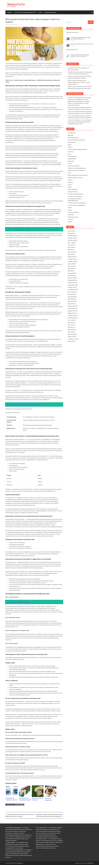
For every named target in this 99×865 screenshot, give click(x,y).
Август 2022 (71, 320)
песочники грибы (41, 838)
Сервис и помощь (72, 191)
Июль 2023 (71, 294)
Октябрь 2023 (71, 287)
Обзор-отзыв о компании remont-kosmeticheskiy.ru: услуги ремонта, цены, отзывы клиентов (79, 82)
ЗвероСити (16, 4)
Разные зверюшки (50, 12)
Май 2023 (70, 299)
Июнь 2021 (71, 341)
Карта (40, 12)
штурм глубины (10, 842)
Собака (70, 207)
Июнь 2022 (71, 325)
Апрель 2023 (71, 301)
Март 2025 (70, 254)
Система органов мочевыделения (77, 203)
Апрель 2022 (71, 329)
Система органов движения (75, 194)
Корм (69, 154)
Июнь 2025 (71, 247)
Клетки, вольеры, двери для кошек (77, 149)
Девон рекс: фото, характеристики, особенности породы (82, 44)
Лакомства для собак (73, 166)
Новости (70, 180)
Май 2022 (70, 327)
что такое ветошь (42, 827)
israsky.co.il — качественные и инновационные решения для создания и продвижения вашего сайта (80, 121)
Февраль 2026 (71, 235)
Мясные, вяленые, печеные (75, 177)
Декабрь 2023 (71, 282)
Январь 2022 (71, 336)
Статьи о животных (73, 212)
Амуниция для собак (73, 137)
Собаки (70, 210)
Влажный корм (72, 142)
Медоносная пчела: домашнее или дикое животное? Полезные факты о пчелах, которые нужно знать (79, 103)
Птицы (70, 184)
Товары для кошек (73, 217)
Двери (69, 144)
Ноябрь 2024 (71, 256)
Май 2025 (70, 249)
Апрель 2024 (71, 273)
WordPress (90, 863)
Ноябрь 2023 (71, 285)
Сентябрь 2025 (72, 240)
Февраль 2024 (71, 278)
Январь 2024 (71, 280)
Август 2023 (71, 292)
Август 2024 (71, 264)
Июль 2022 (71, 322)
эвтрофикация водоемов (13, 827)
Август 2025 (71, 242)
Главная (9, 12)
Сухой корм (71, 214)
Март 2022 (70, 332)
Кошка (69, 163)
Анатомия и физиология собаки (76, 140)
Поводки (70, 182)
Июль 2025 (71, 245)
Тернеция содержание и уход (72, 49)
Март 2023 (70, 303)
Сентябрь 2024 (72, 261)
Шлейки (70, 221)
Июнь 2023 (71, 296)
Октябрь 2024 (71, 259)
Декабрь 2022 (71, 311)
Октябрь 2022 (71, 315)
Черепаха (70, 219)
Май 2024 (70, 271)
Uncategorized (20, 804)
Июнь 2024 (71, 268)
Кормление (71, 161)
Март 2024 (70, 275)
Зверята (70, 147)
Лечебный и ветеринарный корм (77, 168)
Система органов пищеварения (76, 205)
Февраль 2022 (71, 334)
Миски (69, 173)
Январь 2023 (71, 308)
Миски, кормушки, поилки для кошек (78, 175)
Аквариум (70, 135)
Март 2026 (70, 233)
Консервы (70, 151)
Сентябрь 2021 (72, 339)
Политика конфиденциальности (25, 12)
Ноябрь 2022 (71, 313)
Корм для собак (72, 158)
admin (16, 24)
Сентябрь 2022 (72, 318)
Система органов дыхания (75, 196)
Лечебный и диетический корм (76, 170)
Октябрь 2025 (71, 238)
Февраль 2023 (71, 306)
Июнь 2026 (71, 231)
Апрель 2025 (71, 252)
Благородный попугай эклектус (72, 32)
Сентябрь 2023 (72, 289)
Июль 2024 (71, 266)
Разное (70, 187)
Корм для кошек (72, 156)
